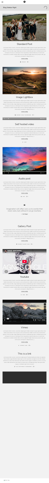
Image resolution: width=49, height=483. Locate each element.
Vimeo (24, 327)
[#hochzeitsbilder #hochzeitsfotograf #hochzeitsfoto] (12, 411)
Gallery (24, 244)
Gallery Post (24, 226)
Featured (20, 244)
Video (25, 142)
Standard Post (24, 44)
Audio (24, 196)
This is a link (24, 353)
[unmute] (41, 118)
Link (17, 366)
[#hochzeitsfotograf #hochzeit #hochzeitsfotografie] (12, 443)
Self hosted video (24, 124)
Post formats (21, 366)
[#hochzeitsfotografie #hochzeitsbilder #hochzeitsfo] (12, 393)
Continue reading (24, 58)
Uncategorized (28, 366)
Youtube (24, 276)
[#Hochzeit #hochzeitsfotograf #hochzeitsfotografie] (37, 429)
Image (28, 244)
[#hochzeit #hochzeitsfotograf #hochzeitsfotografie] (12, 430)
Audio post (24, 178)
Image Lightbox (24, 97)
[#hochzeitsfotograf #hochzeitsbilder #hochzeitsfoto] (37, 411)
